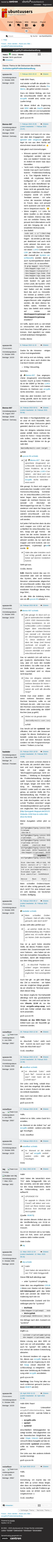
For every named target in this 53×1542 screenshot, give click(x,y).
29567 (12, 1043)
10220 (12, 83)
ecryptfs (23, 99)
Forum (19, 22)
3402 (11, 1184)
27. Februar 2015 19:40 (28, 1109)
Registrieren (47, 5)
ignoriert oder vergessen (31, 140)
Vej (3, 1169)
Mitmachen (27, 28)
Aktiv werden (12, 44)
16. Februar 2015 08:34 (28, 605)
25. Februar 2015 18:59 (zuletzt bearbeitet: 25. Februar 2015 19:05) (33, 754)
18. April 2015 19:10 (27, 1467)
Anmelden (37, 5)
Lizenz (3, 1530)
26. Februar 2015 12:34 (28, 1032)
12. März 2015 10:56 (28, 1169)
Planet (43, 22)
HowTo (40, 108)
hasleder (6, 751)
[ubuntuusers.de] (17, 14)
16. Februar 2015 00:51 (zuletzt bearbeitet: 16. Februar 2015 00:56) (33, 410)
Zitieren (45, 74)
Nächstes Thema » (44, 1510)
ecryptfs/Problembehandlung (12, 46)
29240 (12, 133)
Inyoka (12, 1521)
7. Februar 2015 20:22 (28, 74)
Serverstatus (37, 1530)
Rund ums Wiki (24, 44)
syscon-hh (7, 74)
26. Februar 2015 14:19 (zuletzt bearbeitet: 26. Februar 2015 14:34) (33, 1059)
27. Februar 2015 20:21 (28, 1141)
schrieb (35, 456)
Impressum (28, 1530)
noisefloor (7, 1032)
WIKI (27, 108)
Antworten (9, 60)
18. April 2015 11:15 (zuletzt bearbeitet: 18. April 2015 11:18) (32, 1395)
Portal (10, 22)
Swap (26, 1365)
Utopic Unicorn (31, 1438)
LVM (26, 252)
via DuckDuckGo (45, 36)
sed (47, 545)
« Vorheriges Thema (26, 1510)
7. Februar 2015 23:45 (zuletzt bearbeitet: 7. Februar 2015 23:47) (33, 126)
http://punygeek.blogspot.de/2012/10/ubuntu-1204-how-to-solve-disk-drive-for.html (35, 814)
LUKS (35, 250)
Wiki (26, 22)
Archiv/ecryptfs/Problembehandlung (19, 68)
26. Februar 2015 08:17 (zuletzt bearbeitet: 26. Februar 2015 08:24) (33, 903)
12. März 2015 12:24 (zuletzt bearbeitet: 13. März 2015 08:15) (32, 1254)
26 (10, 761)
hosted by (5, 2)
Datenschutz (18, 1530)
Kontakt (9, 1530)
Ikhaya (34, 22)
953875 (30, 1215)
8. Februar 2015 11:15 (28, 345)
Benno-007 (7, 124)
